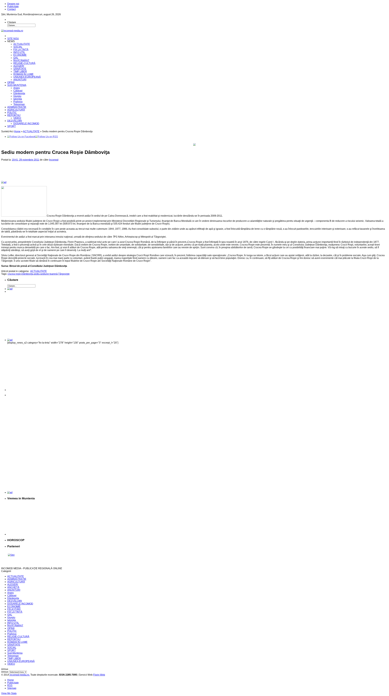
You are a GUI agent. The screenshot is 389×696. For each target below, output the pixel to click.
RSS (9, 685)
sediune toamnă (49, 274)
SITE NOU (13, 38)
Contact (11, 9)
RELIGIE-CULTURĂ (24, 63)
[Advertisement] (53, 173)
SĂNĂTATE (19, 68)
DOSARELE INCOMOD (26, 123)
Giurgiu (17, 96)
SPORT (11, 126)
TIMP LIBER (20, 71)
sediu (37, 274)
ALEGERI (18, 66)
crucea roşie (14, 274)
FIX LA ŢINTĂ (20, 49)
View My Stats (9, 693)
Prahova (17, 101)
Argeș (16, 88)
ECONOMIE (20, 55)
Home (17, 131)
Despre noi (13, 3)
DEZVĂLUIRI (14, 120)
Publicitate (13, 6)
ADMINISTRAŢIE (16, 107)
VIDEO (17, 118)
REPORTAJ (13, 115)
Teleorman (19, 104)
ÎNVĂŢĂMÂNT (21, 60)
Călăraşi (17, 90)
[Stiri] (11, 555)
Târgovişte (64, 274)
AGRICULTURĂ (16, 110)
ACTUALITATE (21, 44)
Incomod (53, 159)
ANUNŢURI (19, 79)
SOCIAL (17, 47)
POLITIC (12, 112)
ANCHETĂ (13, 587)
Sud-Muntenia (14, 653)
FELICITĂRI (14, 609)
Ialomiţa (17, 99)
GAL (15, 57)
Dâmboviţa (19, 93)
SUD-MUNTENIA (16, 85)
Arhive (4, 672)
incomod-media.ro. (19, 674)
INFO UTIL (19, 52)
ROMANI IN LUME (23, 74)
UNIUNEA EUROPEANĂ (27, 77)
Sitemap (11, 688)
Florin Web (99, 674)
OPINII (10, 82)
